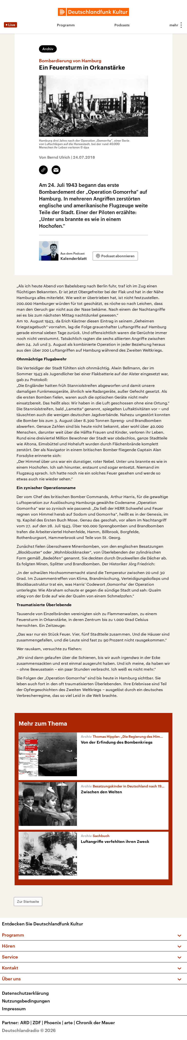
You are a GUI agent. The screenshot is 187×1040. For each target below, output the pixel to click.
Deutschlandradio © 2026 (29, 1030)
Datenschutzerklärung (25, 993)
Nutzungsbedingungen (26, 1001)
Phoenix (53, 1022)
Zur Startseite (28, 901)
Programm (66, 25)
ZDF (38, 1022)
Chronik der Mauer (95, 1022)
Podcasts (122, 25)
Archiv (47, 49)
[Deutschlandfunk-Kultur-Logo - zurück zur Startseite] (93, 12)
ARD (26, 1022)
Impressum (14, 1008)
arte (69, 1022)
